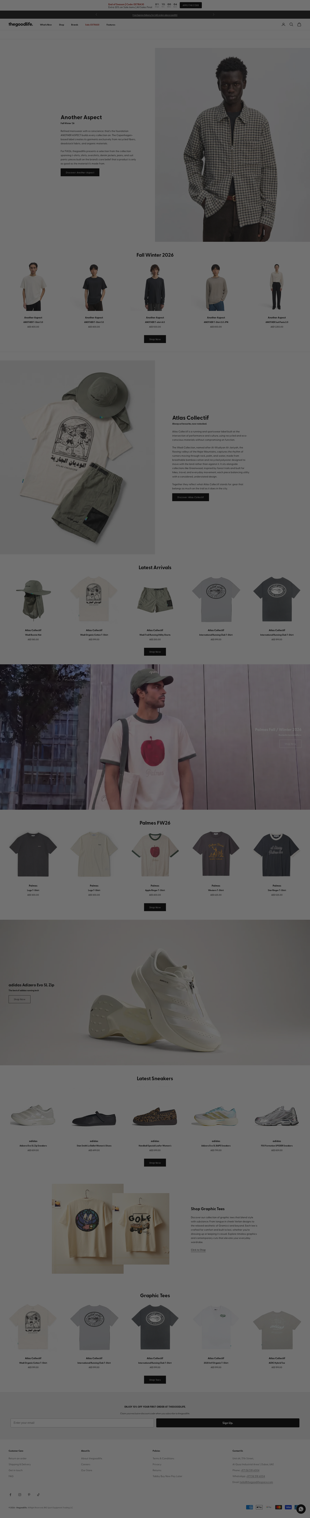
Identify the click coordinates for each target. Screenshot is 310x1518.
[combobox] (95, 765)
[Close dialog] (222, 714)
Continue (119, 778)
